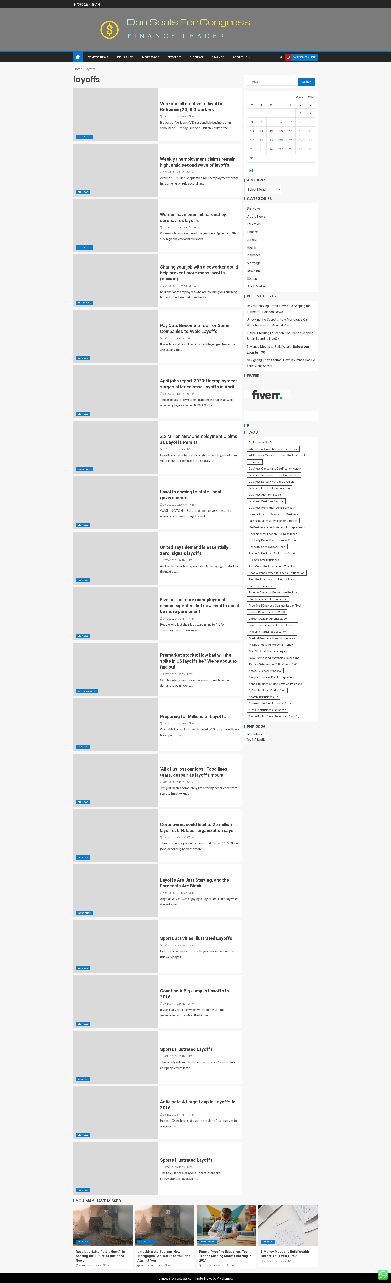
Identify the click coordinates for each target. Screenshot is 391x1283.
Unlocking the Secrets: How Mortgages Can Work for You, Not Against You (163, 1256)
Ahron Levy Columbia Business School (273, 449)
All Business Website (262, 455)
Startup (83, 746)
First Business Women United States (272, 579)
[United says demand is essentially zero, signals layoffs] (115, 558)
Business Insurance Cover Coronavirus (274, 475)
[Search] (281, 57)
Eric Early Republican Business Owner (273, 540)
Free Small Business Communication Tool (275, 605)
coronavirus (256, 514)
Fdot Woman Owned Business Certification (276, 573)
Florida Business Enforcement (268, 599)
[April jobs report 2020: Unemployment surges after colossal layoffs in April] (115, 391)
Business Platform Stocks (265, 494)
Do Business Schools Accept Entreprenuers (277, 527)
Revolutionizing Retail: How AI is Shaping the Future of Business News (100, 1256)
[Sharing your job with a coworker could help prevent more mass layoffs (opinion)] (115, 280)
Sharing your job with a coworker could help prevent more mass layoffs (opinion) (199, 273)
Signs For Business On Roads (267, 710)
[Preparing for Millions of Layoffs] (115, 724)
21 (291, 140)
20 (281, 140)
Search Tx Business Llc (263, 696)
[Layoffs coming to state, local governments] (115, 502)
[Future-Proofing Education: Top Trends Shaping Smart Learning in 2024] (226, 1225)
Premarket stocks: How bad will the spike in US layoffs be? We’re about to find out (198, 661)
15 (300, 131)
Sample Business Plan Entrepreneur (271, 677)
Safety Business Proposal (265, 670)
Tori (194, 116)
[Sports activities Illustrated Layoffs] (115, 946)
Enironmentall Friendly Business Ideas (273, 533)
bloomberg (255, 734)
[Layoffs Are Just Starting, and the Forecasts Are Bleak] (115, 890)
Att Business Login (294, 455)
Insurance (125, 57)
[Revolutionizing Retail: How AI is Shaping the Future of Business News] (103, 1225)
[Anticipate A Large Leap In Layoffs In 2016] (115, 1112)
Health (251, 248)
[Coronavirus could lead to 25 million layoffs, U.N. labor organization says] (115, 835)
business (254, 462)
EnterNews (204, 1278)
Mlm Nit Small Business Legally (268, 651)
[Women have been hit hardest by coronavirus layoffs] (115, 225)
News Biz (174, 57)
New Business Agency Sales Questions (274, 657)
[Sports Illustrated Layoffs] (115, 1057)
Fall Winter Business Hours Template (272, 566)
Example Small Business (264, 559)
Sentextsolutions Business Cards (270, 703)
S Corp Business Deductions (267, 690)
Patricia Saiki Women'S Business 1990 (273, 664)
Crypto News (98, 57)
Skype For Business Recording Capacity (274, 716)
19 (271, 140)
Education (84, 136)
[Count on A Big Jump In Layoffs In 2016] (115, 1001)
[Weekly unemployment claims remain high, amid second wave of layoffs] (115, 170)
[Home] (78, 57)
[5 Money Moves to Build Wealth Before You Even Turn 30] (288, 1225)
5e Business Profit (260, 442)
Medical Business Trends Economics (272, 638)
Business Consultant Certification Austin (275, 468)
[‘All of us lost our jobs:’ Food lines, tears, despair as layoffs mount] (115, 780)
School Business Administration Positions (275, 683)
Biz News (196, 57)
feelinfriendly (256, 739)
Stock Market (87, 691)
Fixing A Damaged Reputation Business (274, 592)
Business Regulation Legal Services (271, 507)
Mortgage (150, 57)
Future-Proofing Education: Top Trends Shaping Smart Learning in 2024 (225, 1256)
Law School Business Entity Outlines (272, 625)
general (252, 240)
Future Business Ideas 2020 (267, 612)
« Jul (250, 170)
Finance (218, 57)
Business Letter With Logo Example (271, 481)
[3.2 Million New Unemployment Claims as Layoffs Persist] (115, 447)
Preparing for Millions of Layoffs (193, 716)
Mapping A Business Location (268, 631)
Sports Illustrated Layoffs (186, 1049)
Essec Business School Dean (267, 546)
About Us (240, 57)
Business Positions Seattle (266, 501)
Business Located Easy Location (269, 488)
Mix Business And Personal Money (271, 644)
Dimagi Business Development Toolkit (273, 520)
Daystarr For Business (284, 514)
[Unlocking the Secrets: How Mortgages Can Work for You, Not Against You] (164, 1225)
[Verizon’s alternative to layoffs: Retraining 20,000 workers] (115, 114)
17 (252, 140)
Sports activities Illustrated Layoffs (196, 938)
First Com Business (261, 586)
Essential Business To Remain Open (272, 553)
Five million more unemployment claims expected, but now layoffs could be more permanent (199, 605)
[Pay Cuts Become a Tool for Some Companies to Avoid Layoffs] (115, 336)
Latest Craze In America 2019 (268, 618)
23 (310, 140)
